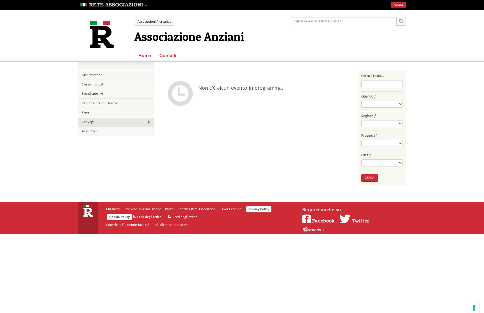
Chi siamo (113, 209)
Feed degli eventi (184, 217)
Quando (368, 96)
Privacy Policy (258, 209)
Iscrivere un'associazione (142, 209)
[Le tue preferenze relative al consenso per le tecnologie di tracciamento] (474, 307)
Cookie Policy (119, 217)
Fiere (85, 112)
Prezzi (169, 209)
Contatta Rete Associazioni (197, 209)
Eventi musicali (93, 84)
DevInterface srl (137, 225)
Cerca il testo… (372, 76)
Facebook (323, 220)
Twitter (360, 220)
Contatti (167, 55)
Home (144, 55)
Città (366, 155)
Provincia (369, 136)
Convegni (89, 122)
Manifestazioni (92, 75)
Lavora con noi (231, 209)
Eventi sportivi (92, 94)
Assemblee (89, 131)
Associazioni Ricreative (154, 22)
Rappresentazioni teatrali (100, 103)
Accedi (398, 4)
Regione (368, 116)
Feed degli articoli (149, 217)
